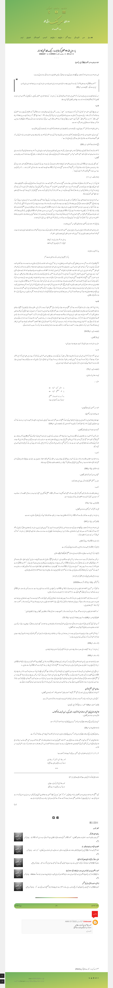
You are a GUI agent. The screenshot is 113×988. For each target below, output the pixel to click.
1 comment (52, 53)
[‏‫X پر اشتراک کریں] (93, 822)
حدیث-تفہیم (68, 37)
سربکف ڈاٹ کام (23, 981)
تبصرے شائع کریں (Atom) (82, 969)
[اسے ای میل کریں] (97, 822)
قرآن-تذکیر (76, 37)
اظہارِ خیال (28, 37)
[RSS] (89, 978)
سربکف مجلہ (31, 979)
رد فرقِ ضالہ (52, 37)
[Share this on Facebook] (57, 818)
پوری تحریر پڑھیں (35, 863)
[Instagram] (94, 978)
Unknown (87, 921)
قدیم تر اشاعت (94, 905)
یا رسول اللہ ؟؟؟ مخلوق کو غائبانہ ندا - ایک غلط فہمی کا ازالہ (56, 50)
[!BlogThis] (95, 822)
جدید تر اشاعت (18, 905)
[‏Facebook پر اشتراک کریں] (90, 822)
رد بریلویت (62, 53)
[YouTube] (91, 978)
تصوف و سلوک (37, 37)
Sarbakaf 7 (42, 53)
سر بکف (57, 21)
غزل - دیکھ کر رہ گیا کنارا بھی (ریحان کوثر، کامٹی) (88, 859)
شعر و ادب (45, 37)
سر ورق (89, 37)
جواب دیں (88, 931)
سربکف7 (58, 53)
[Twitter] (96, 978)
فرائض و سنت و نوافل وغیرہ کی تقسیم (90, 883)
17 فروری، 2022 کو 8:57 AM (74, 921)
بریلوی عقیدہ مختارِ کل (94, 834)
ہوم (56, 905)
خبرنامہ (21, 37)
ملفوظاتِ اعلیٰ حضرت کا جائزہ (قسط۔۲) (90, 846)
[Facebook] (98, 978)
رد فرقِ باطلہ (60, 37)
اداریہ (83, 37)
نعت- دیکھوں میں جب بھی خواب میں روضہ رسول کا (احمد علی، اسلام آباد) (82, 870)
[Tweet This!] (53, 818)
